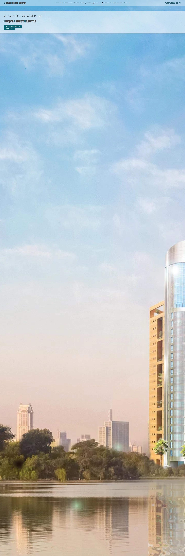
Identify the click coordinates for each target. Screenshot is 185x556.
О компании (66, 3)
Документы (105, 3)
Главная (56, 3)
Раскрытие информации (90, 3)
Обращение (116, 3)
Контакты (127, 3)
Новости (76, 3)
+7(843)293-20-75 (173, 3)
